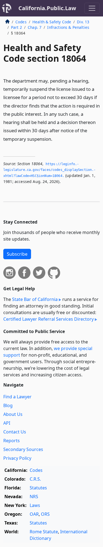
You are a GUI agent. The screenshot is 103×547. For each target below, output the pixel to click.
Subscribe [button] (17, 254)
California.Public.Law (47, 8)
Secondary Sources (23, 449)
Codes (21, 21)
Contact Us (14, 432)
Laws (35, 505)
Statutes (38, 488)
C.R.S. (35, 479)
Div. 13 (83, 21)
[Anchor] (55, 138)
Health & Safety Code (51, 21)
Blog (8, 405)
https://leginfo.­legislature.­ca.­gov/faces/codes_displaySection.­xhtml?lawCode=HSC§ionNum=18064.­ (49, 170)
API (6, 423)
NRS (34, 497)
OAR (34, 514)
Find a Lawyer (17, 397)
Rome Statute (44, 532)
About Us (13, 414)
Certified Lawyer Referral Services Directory (48, 319)
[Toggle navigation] (92, 8)
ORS (45, 514)
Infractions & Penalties (68, 27)
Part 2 (16, 27)
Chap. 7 (34, 27)
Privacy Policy (17, 458)
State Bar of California (35, 299)
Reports (11, 441)
